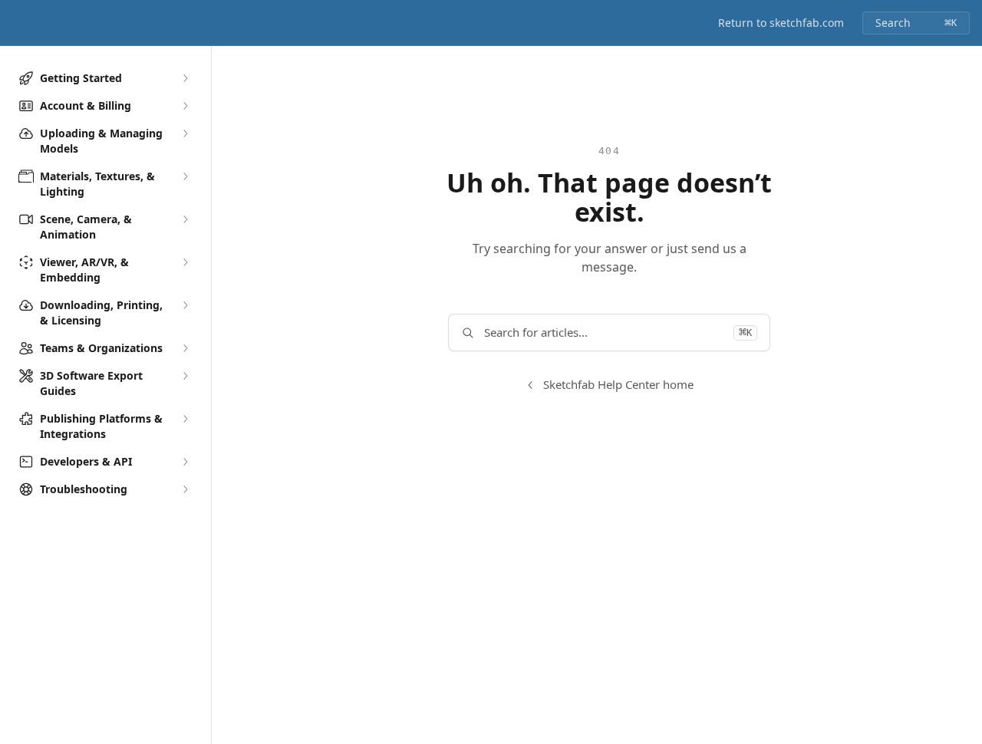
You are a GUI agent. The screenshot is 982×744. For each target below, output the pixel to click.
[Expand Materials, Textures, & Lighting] (185, 176)
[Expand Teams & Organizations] (185, 348)
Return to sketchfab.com (781, 22)
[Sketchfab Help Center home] (15, 23)
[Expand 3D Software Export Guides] (185, 376)
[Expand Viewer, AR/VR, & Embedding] (185, 262)
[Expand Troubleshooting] (185, 489)
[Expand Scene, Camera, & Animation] (185, 219)
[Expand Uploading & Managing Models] (185, 133)
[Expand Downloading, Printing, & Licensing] (185, 305)
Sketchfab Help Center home (618, 384)
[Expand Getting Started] (185, 78)
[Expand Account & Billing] (185, 106)
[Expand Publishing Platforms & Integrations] (185, 419)
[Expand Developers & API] (185, 461)
